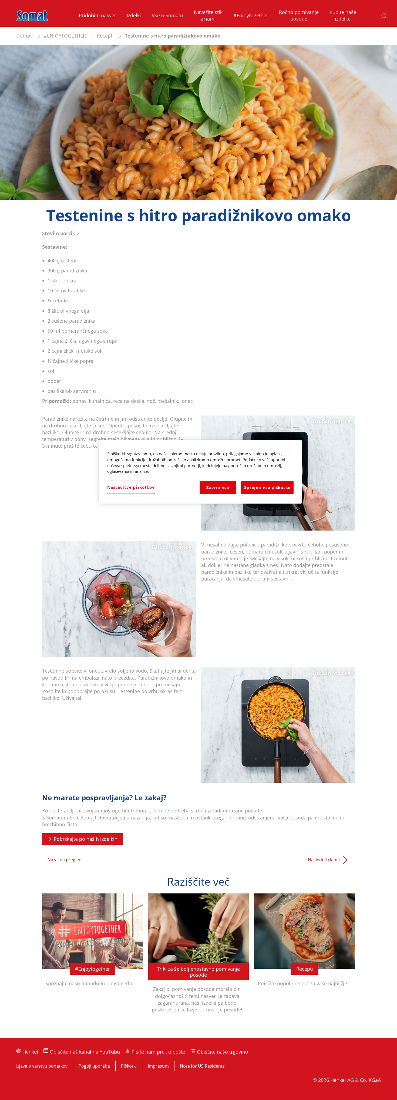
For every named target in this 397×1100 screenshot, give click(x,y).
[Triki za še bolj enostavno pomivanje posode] (198, 960)
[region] (200, 472)
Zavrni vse (217, 487)
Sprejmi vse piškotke (267, 487)
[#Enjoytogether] (92, 960)
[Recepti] (304, 960)
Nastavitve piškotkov (131, 487)
